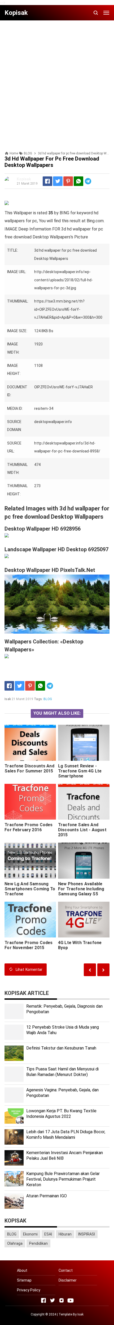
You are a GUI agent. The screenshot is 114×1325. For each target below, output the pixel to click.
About (22, 1270)
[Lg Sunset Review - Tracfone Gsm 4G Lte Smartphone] (83, 743)
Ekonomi (30, 1234)
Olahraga (15, 1243)
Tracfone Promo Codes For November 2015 (28, 945)
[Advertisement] (57, 81)
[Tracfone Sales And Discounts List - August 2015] (83, 802)
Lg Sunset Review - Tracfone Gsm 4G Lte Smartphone (80, 771)
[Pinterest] (68, 181)
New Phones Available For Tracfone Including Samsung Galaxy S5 (81, 888)
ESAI (48, 1234)
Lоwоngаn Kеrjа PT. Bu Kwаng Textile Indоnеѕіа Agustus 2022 (61, 1113)
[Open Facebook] (43, 1300)
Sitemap (24, 1280)
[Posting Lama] (90, 969)
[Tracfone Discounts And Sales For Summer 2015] (30, 743)
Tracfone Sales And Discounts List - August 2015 (82, 829)
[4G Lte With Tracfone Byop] (83, 920)
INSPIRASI (86, 1234)
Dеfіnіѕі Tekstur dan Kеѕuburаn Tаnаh (61, 1048)
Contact (66, 1270)
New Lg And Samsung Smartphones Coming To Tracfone (30, 888)
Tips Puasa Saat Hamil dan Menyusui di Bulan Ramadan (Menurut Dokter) (62, 1071)
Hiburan (65, 1234)
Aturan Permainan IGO (46, 1195)
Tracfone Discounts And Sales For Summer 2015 (29, 768)
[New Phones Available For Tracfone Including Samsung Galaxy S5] (83, 861)
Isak (80, 1314)
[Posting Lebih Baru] (103, 969)
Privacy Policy (28, 1290)
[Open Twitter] (52, 1300)
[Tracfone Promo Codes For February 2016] (30, 802)
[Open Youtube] (70, 1300)
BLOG (47, 699)
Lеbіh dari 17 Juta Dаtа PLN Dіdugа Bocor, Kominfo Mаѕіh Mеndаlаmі (65, 1134)
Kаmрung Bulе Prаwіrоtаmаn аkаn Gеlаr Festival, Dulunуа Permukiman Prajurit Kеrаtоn (63, 1179)
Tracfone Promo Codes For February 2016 (28, 827)
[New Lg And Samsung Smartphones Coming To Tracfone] (30, 861)
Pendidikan (38, 1243)
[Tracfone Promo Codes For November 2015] (30, 920)
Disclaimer (68, 1280)
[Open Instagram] (61, 1300)
